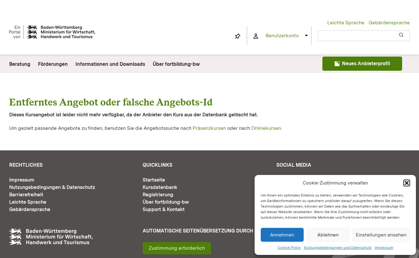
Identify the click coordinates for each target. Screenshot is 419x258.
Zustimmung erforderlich (177, 248)
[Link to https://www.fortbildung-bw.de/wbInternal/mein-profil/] (255, 36)
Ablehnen (328, 235)
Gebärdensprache (389, 23)
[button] (407, 183)
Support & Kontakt (164, 209)
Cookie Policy (289, 247)
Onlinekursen (266, 128)
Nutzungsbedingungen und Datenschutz (338, 247)
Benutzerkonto (282, 35)
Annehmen (282, 235)
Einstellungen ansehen (381, 235)
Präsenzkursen (209, 128)
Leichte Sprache (345, 23)
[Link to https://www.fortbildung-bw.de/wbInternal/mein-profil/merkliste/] (237, 36)
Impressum (384, 247)
